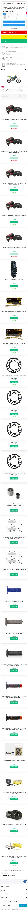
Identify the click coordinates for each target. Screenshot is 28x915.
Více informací (14, 28)
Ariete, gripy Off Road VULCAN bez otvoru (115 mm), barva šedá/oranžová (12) (14, 697)
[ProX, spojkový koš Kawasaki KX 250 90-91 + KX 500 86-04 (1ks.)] (14, 782)
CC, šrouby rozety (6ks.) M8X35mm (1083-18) (14, 760)
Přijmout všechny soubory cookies (14, 22)
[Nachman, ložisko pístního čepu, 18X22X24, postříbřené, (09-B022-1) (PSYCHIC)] (14, 494)
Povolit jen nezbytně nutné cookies (14, 25)
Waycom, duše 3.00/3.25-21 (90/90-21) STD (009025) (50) (14, 119)
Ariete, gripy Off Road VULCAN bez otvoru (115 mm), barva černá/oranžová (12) (14, 729)
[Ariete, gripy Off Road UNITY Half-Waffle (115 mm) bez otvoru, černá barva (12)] (14, 654)
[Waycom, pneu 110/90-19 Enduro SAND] (14, 269)
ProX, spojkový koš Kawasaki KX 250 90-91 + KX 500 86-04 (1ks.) (14, 793)
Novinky (4, 41)
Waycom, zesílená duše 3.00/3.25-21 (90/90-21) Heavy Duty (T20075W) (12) (14, 184)
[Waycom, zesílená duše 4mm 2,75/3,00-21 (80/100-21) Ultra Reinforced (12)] (14, 205)
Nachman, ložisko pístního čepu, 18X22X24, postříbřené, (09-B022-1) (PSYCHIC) (14, 504)
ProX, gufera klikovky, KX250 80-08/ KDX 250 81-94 (14, 824)
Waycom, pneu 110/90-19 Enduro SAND (14, 279)
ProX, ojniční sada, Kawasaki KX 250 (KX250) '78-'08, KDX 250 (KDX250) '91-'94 (14, 857)
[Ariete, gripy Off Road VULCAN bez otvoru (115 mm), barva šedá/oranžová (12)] (14, 686)
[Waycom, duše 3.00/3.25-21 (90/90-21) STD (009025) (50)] (14, 109)
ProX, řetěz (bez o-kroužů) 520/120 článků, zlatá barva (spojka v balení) (14, 312)
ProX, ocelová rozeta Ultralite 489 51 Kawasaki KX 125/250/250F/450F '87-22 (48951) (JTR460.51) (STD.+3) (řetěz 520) (14, 441)
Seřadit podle (5, 96)
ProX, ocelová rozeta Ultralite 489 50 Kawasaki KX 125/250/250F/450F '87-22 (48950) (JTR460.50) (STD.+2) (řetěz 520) (14, 409)
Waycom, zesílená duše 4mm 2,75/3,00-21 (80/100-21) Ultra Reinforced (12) (14, 216)
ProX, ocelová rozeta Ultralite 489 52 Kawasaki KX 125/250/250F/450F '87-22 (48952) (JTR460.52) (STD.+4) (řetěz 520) (14, 473)
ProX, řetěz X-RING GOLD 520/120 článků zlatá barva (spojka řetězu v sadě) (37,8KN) (14, 344)
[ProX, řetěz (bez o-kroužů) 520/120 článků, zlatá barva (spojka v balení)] (14, 301)
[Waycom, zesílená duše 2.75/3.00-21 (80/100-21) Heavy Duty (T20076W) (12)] (14, 141)
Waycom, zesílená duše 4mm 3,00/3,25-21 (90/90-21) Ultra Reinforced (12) (14, 248)
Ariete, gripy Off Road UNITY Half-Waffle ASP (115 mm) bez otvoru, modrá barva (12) (14, 600)
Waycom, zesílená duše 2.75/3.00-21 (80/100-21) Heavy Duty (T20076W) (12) (14, 152)
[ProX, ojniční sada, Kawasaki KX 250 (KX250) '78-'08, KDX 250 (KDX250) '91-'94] (14, 846)
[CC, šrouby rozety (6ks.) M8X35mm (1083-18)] (14, 750)
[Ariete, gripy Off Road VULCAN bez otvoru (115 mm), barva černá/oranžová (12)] (14, 718)
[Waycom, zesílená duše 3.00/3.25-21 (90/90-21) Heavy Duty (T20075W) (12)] (14, 173)
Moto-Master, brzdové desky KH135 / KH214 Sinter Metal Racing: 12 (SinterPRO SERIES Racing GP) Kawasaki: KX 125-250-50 (14, 537)
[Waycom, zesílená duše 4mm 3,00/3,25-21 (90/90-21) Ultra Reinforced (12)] (14, 237)
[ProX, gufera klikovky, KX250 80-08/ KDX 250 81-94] (14, 814)
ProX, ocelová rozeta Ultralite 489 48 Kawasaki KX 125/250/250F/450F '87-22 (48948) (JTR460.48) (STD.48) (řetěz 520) (14, 377)
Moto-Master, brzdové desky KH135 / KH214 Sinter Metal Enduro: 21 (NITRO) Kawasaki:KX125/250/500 (14, 568)
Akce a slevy (5, 37)
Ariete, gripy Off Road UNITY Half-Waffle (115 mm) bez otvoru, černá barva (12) (14, 664)
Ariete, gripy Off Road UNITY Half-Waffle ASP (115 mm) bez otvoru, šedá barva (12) (14, 632)
